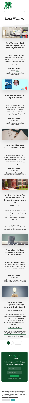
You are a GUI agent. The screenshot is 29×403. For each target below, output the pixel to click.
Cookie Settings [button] (6, 399)
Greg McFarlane (19, 280)
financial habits (22, 331)
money (15, 73)
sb (19, 281)
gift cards (14, 280)
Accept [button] (13, 399)
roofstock (17, 74)
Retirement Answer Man (9, 174)
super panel (23, 281)
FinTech (6, 332)
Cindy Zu (12, 331)
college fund (22, 172)
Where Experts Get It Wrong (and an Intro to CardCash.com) (15, 252)
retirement (19, 73)
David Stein (16, 331)
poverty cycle (18, 333)
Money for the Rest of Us (9, 333)
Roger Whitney (17, 174)
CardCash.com (17, 279)
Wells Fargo (9, 336)
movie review (20, 173)
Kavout (15, 332)
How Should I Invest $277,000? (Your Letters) (14, 146)
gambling (12, 173)
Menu (15, 13)
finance (7, 173)
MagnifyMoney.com (9, 73)
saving (18, 335)
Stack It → (14, 375)
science (23, 335)
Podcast (17, 70)
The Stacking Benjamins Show (13, 5)
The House (23, 174)
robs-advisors (9, 281)
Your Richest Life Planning (17, 336)
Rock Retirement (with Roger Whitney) (15, 96)
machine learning (21, 332)
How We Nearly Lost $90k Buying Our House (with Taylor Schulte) (14, 45)
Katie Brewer (11, 332)
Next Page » (18, 343)
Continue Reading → (15, 68)
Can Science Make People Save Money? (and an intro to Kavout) (14, 304)
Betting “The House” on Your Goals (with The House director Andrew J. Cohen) (15, 198)
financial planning (17, 72)
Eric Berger (9, 280)
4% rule (12, 279)
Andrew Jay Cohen (15, 172)
